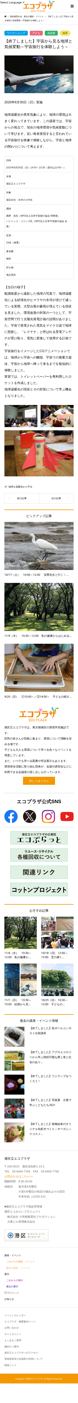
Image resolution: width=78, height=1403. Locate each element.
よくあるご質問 (12, 1340)
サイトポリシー (12, 1334)
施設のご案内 (11, 1346)
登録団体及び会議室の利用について (23, 1359)
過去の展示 (12, 1286)
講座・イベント (12, 1255)
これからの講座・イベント (20, 1261)
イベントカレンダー (15, 1315)
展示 (6, 1274)
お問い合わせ (11, 1327)
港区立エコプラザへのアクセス (21, 1352)
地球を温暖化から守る (20, 486)
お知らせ (9, 1299)
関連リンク (10, 1365)
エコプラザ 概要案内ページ (20, 1321)
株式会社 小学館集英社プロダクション (31, 1216)
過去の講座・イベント (18, 1268)
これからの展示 (14, 1280)
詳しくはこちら (39, 780)
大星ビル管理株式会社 (21, 1221)
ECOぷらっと (11, 1292)
